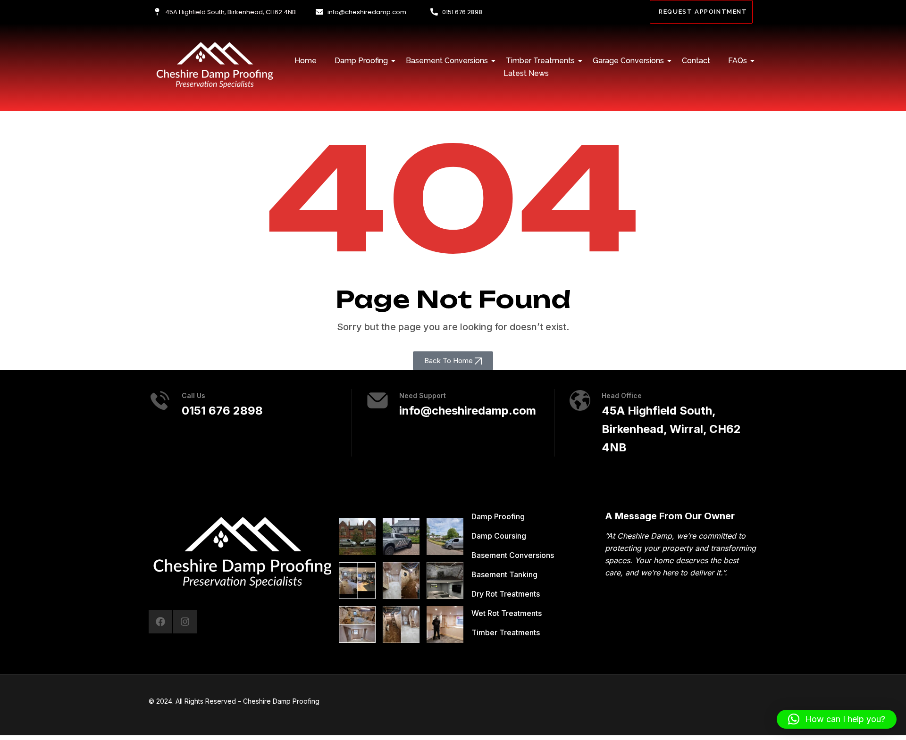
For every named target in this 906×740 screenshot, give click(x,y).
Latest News (526, 73)
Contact (696, 60)
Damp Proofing (361, 60)
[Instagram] (185, 621)
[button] (453, 360)
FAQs (737, 60)
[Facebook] (160, 621)
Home (305, 60)
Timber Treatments (540, 60)
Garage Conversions (628, 60)
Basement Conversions (447, 60)
